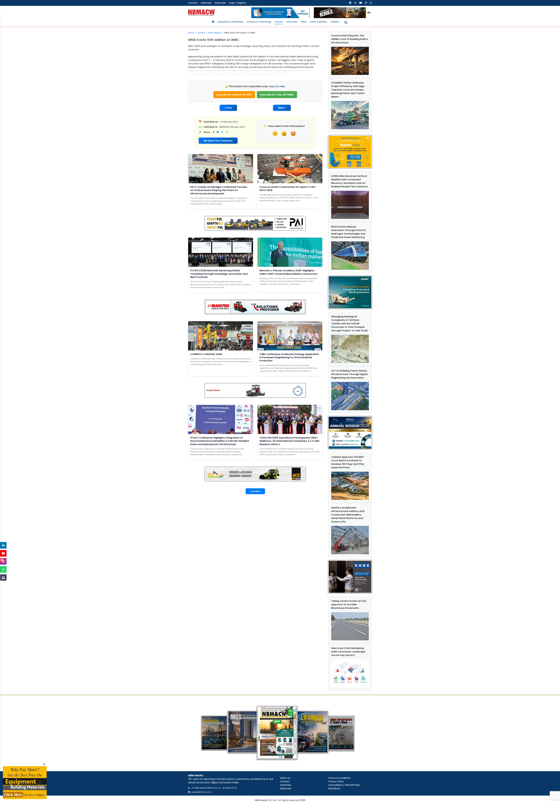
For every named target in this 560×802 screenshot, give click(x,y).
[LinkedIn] (3, 545)
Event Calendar (318, 21)
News (304, 21)
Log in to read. (277, 86)
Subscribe (220, 3)
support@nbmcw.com (201, 792)
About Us (285, 778)
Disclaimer (334, 788)
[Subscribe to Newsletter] (3, 577)
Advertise (206, 3)
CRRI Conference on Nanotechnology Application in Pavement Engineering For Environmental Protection (289, 357)
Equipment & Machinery (230, 21)
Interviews (292, 21)
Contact (193, 3)
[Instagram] (3, 561)
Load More (255, 491)
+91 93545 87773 (229, 788)
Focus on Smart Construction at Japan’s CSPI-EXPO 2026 (288, 188)
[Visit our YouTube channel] (360, 3)
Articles (279, 21)
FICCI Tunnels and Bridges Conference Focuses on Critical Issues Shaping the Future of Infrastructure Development (218, 190)
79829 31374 (211, 788)
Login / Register (237, 3)
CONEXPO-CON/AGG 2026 (206, 354)
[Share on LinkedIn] (218, 132)
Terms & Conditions (339, 778)
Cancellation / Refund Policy (344, 785)
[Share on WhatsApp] (227, 132)
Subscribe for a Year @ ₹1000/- (277, 94)
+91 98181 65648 (198, 788)
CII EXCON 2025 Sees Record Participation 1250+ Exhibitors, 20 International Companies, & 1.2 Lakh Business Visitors (289, 441)
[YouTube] (3, 553)
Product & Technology (259, 21)
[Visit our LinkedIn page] (350, 3)
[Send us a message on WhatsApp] (371, 3)
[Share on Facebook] (213, 132)
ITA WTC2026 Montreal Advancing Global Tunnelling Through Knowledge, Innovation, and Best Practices (219, 274)
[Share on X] (222, 132)
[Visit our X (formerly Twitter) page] (355, 3)
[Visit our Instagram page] (366, 3)
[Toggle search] (346, 23)
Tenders (334, 21)
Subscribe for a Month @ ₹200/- (234, 94)
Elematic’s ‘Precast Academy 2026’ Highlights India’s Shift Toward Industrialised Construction (288, 272)
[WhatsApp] (3, 569)
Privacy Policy (336, 781)
